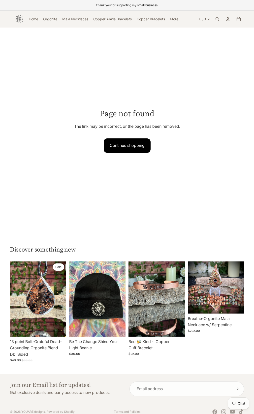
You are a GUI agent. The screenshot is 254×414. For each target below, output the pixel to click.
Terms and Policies (127, 412)
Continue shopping (127, 145)
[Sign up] (236, 389)
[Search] (217, 19)
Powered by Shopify (60, 412)
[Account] (227, 19)
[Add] (58, 328)
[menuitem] (174, 19)
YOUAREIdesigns (33, 412)
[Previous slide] (15, 298)
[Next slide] (60, 298)
